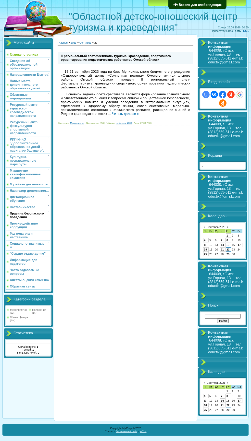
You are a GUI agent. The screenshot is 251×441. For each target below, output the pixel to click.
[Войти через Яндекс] (231, 94)
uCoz (143, 431)
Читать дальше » (125, 114)
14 (222, 244)
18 (205, 249)
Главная (63, 42)
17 (239, 244)
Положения (39, 309)
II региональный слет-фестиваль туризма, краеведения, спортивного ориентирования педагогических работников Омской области (116, 57)
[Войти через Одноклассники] (222, 103)
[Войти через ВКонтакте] (214, 94)
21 (222, 249)
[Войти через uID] (206, 94)
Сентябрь (85, 42)
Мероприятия (18, 309)
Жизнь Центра (19, 317)
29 (227, 254)
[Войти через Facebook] (222, 94)
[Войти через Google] (239, 94)
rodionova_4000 (124, 123)
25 (205, 254)
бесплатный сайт (126, 431)
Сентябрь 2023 (216, 227)
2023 (73, 42)
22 (227, 249)
